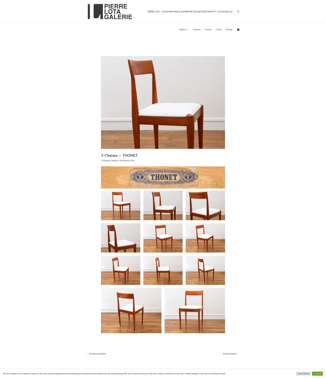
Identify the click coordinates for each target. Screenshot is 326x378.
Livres (218, 29)
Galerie (182, 29)
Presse (208, 29)
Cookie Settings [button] (303, 374)
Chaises (106, 160)
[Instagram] (238, 29)
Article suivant (231, 353)
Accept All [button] (317, 374)
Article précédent (96, 353)
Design (229, 29)
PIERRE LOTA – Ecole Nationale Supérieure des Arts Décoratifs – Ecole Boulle (189, 11)
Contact (196, 29)
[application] (187, 29)
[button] (238, 11)
